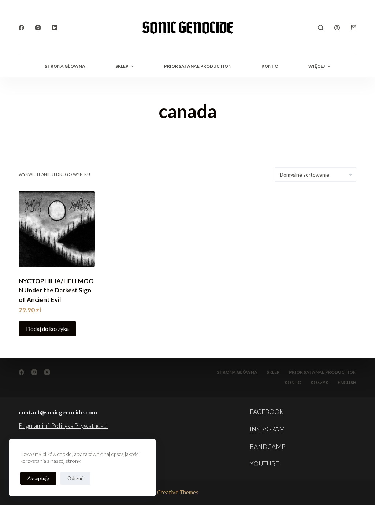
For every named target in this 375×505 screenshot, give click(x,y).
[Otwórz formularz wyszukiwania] (320, 27)
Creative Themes (177, 492)
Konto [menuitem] (269, 66)
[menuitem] (347, 383)
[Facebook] (21, 27)
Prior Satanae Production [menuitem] (197, 66)
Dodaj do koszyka (47, 328)
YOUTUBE (264, 464)
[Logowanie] (337, 27)
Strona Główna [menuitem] (65, 66)
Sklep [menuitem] (122, 66)
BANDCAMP (268, 446)
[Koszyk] (353, 27)
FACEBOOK (266, 412)
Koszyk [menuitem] (319, 382)
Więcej (316, 66)
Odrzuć (75, 478)
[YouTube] (54, 27)
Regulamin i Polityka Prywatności (63, 426)
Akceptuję (38, 478)
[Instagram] (38, 27)
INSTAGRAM (267, 429)
